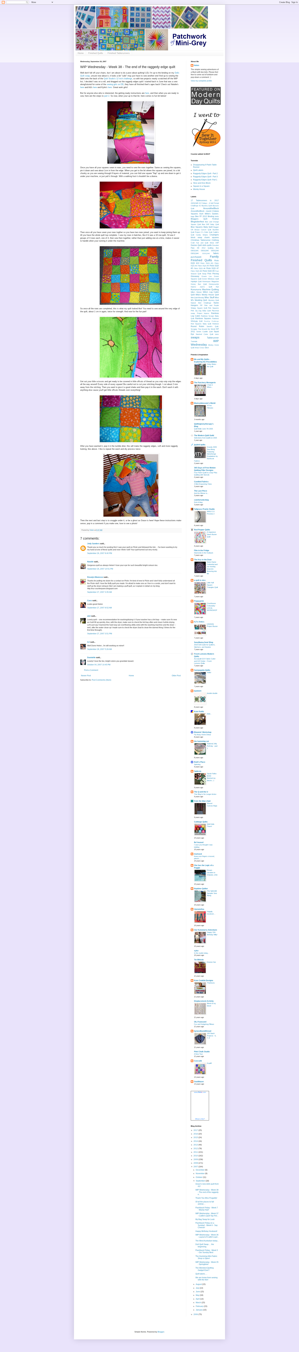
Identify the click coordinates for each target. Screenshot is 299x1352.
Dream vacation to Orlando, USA (212, 872)
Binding (211, 216)
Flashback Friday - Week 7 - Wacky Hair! (206, 1209)
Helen (196, 65)
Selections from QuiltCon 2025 (205, 438)
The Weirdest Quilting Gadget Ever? (204, 1269)
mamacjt (198, 854)
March (199, 1302)
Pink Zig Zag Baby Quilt (201, 311)
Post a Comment (91, 670)
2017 (196, 1130)
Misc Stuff (209, 297)
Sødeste (197, 771)
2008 (196, 1163)
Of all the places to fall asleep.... (204, 1203)
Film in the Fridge (201, 550)
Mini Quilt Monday (197, 297)
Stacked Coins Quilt (204, 334)
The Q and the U (201, 792)
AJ (88, 642)
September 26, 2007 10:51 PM (100, 569)
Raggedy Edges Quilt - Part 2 (205, 173)
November (200, 1173)
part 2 (106, 96)
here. (109, 87)
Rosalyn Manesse (95, 577)
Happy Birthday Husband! (206, 1231)
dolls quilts (207, 245)
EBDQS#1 (195, 251)
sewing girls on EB (115, 84)
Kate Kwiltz (199, 711)
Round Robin (197, 326)
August (199, 1284)
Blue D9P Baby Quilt (210, 224)
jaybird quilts (199, 445)
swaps (195, 337)
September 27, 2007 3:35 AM (99, 592)
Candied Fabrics (201, 482)
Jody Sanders (93, 544)
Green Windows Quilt (210, 279)
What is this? (200, 1119)
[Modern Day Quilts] (206, 104)
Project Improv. (203, 313)
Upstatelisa (199, 909)
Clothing (215, 240)
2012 (196, 1148)
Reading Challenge (211, 321)
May (198, 1295)
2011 (196, 1152)
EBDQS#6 (206, 253)
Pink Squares (213, 308)
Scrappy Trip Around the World (203, 329)
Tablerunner (213, 337)
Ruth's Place (199, 762)
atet (89, 616)
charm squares (211, 237)
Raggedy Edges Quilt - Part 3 (205, 177)
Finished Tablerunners (119, 53)
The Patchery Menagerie (205, 382)
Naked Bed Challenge (201, 303)
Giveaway (195, 276)
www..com (200, 1092)
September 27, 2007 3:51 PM (99, 634)
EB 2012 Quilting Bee (208, 248)
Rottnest (215, 324)
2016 (196, 1134)
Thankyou (211, 983)
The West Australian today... (207, 1241)
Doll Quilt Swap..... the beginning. (204, 1245)
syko (196, 951)
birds (217, 216)
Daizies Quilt (196, 245)
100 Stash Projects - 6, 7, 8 (211, 1035)
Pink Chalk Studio (202, 1052)
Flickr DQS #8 (196, 271)
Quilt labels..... (201, 1274)
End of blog (198, 502)
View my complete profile (201, 81)
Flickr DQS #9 (209, 271)
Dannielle (91, 657)
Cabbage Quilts (201, 822)
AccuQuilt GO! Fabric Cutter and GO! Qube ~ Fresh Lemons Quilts (205, 661)
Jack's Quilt (206, 287)
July (198, 1288)
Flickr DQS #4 (203, 266)
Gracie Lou (207, 276)
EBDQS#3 (215, 251)
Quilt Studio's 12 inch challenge (118, 78)
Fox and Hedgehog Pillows (204, 1024)
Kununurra (196, 289)
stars (217, 334)
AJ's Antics (199, 622)
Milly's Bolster (196, 292)
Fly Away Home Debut (202, 735)
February (200, 1306)
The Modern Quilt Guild (204, 435)
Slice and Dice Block (202, 183)
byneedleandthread (202, 1031)
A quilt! (209, 1063)
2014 (196, 1141)
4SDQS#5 (194, 203)
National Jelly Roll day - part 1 (212, 746)
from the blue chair (202, 801)
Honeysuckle (214, 284)
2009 (196, 1159)
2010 (196, 1156)
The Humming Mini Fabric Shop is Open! (206, 1257)
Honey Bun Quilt (199, 284)
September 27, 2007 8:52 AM (99, 608)
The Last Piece (200, 491)
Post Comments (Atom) (101, 680)
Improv (193, 287)
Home (81, 53)
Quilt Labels (198, 170)
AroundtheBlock (211, 208)
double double (212, 693)
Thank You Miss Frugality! (206, 1198)
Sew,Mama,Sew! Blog (203, 642)
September (201, 1181)
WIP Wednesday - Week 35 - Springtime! (206, 1263)
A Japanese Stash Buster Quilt (212, 534)
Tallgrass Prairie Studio (204, 509)
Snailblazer (199, 1082)
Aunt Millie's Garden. (209, 214)
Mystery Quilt (213, 300)
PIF (201, 305)
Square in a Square (201, 186)
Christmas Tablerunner (201, 240)
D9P (217, 243)
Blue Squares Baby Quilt (202, 227)
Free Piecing (213, 274)
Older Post (176, 676)
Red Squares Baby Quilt (201, 324)
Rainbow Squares (203, 318)
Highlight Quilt (196, 281)
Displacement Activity (204, 1001)
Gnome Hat (211, 962)
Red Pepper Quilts (202, 530)
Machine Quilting (210, 289)
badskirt (197, 691)
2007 (196, 1167)
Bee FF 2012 (201, 216)
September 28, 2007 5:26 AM (99, 649)
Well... (209, 714)
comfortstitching (201, 500)
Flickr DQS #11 (206, 263)
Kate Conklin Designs (203, 980)
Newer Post (86, 676)
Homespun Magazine (210, 281)
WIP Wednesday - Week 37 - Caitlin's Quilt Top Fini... (206, 1214)
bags (193, 216)
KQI (217, 287)
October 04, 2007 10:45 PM (98, 665)
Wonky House (199, 189)
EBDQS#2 (205, 251)
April (198, 1299)
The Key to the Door (203, 560)
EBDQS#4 (195, 253)
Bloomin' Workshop (202, 732)
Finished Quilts (95, 53)
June (198, 1292)
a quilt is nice (200, 580)
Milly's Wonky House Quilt (207, 295)
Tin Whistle (199, 960)
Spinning (197, 764)
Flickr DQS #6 (199, 268)
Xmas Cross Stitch (202, 348)
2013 (196, 1145)
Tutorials (194, 341)
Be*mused (198, 842)
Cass (89, 600)
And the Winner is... (201, 493)
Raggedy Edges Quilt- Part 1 (205, 180)
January (199, 1310)
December (200, 1170)
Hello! (209, 672)
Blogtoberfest (197, 221)
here (82, 87)
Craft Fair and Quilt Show (202, 243)
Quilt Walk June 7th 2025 (203, 429)
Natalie (90, 562)
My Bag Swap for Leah (205, 1219)
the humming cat (201, 741)
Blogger (161, 1332)
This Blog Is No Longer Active (205, 794)
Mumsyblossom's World (204, 403)
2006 (196, 1314)
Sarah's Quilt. (213, 326)
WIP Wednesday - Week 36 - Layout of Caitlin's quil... (207, 1236)
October (199, 1177)
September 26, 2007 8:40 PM (99, 553)
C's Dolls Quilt (206, 232)
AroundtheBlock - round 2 (202, 211)
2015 (196, 1137)
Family (214, 256)
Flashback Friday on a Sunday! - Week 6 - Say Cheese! (206, 1225)
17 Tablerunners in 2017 (205, 200)
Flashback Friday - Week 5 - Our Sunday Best (206, 1251)
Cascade (198, 1061)
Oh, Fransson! (200, 1022)
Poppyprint (199, 601)
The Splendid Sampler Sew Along (212, 893)
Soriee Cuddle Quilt (204, 331)
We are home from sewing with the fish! (206, 1278)
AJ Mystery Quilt (205, 206)
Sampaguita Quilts (202, 670)
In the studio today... (201, 953)
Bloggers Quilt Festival (205, 219)
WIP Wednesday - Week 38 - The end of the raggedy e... (206, 1192)
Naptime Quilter (201, 888)
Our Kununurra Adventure (205, 930)
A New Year (198, 1054)
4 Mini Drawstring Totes (203, 484)
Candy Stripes (202, 235)
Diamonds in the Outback (203, 553)
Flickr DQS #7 (212, 268)
